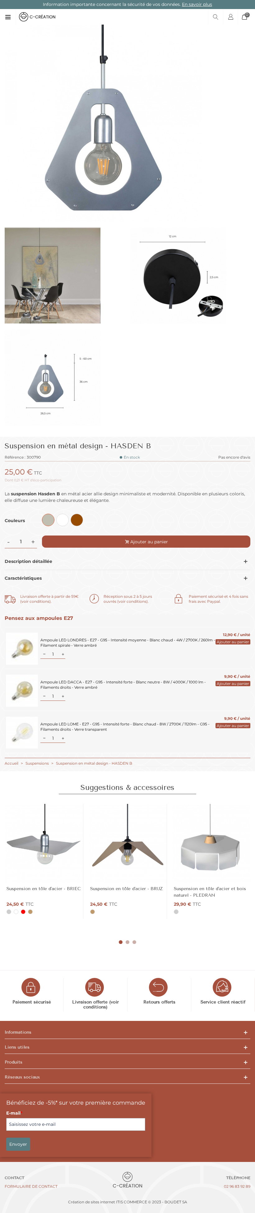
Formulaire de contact (31, 1186)
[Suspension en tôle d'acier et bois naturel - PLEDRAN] (211, 843)
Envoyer (18, 1144)
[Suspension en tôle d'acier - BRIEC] (44, 843)
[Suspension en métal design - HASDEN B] (103, 218)
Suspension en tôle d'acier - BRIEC (44, 888)
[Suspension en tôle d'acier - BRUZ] (127, 843)
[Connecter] (230, 17)
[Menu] (10, 17)
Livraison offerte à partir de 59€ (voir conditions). (49, 599)
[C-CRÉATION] (42, 16)
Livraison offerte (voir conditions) (95, 1005)
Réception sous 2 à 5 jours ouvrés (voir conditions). (128, 599)
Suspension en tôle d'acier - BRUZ (126, 888)
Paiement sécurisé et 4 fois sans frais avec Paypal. (218, 599)
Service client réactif (223, 1002)
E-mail (14, 1113)
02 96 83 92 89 (237, 1186)
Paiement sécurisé (31, 1002)
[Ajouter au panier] (231, 642)
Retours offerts (159, 1002)
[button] (121, 942)
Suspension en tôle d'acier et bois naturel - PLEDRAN (210, 892)
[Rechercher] (215, 17)
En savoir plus (197, 4)
